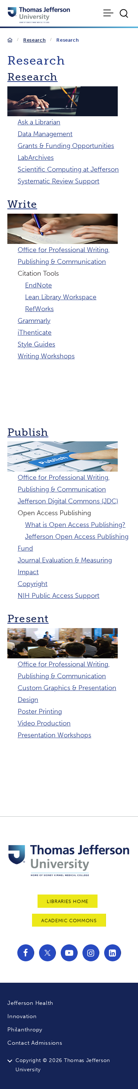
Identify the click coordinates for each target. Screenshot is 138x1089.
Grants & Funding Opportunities (66, 146)
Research (34, 40)
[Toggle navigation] (109, 13)
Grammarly (34, 321)
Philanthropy (24, 1029)
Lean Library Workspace (60, 297)
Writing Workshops (46, 356)
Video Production (44, 723)
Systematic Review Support (58, 181)
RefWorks (39, 309)
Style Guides (36, 344)
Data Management (45, 134)
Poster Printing (40, 711)
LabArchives (36, 158)
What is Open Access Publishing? (75, 525)
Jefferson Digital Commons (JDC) (68, 501)
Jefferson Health (30, 1003)
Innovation (22, 1016)
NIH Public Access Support (58, 596)
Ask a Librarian (39, 122)
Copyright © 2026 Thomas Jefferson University (62, 1065)
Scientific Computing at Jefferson (68, 169)
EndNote (38, 285)
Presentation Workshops (54, 735)
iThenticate (35, 332)
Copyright (32, 584)
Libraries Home (67, 901)
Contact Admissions (35, 1043)
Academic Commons (68, 920)
